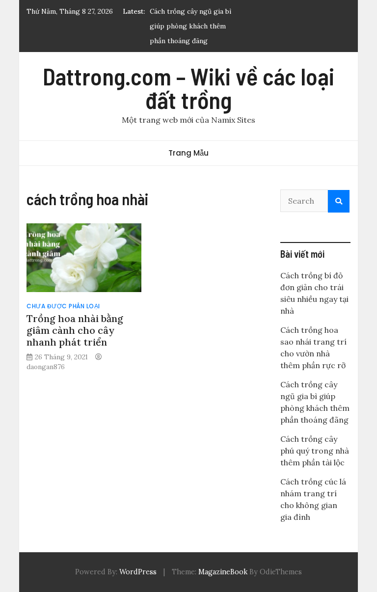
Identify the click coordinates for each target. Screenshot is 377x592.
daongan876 (46, 366)
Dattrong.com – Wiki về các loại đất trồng (188, 88)
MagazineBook (222, 571)
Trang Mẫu (188, 153)
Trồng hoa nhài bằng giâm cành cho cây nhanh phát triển (75, 330)
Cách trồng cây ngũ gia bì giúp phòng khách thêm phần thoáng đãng (190, 26)
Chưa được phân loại (63, 306)
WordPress (138, 571)
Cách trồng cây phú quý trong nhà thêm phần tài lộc (314, 450)
